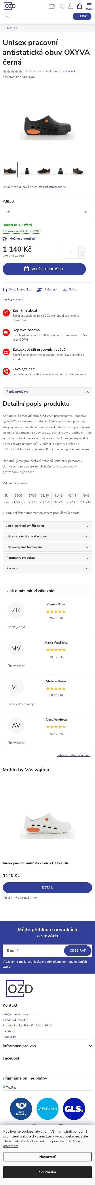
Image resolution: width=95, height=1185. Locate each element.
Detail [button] (47, 887)
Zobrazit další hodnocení (73, 755)
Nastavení (47, 1156)
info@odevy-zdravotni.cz (20, 1014)
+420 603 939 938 (15, 1020)
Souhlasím (47, 1172)
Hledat (82, 16)
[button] (47, 887)
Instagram (10, 1037)
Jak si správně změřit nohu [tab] (25, 526)
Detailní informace (50, 187)
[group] (47, 840)
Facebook (9, 1031)
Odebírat (78, 950)
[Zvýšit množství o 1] (82, 249)
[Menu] (89, 6)
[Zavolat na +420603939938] (62, 6)
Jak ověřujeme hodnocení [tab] (24, 547)
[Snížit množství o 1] (82, 255)
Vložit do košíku (48, 269)
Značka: (13, 300)
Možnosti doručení (23, 239)
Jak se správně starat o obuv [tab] (26, 536)
